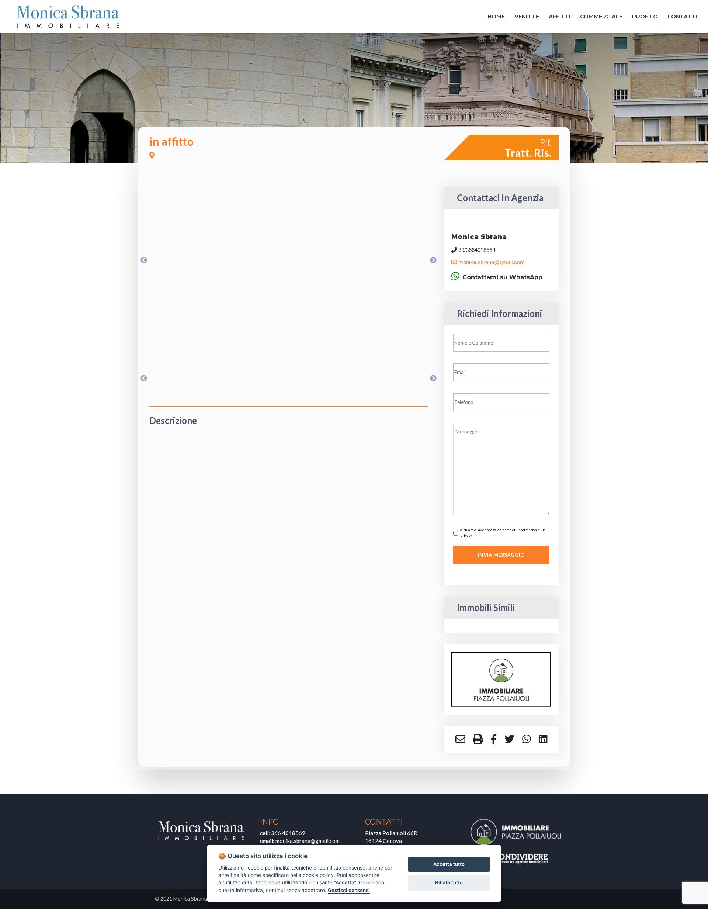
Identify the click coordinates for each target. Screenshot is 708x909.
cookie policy (318, 875)
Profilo (645, 17)
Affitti (559, 17)
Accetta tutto (449, 864)
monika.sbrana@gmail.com (491, 262)
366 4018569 (288, 833)
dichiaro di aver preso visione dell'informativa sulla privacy (503, 533)
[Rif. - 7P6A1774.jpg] (288, 260)
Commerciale (601, 17)
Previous (144, 260)
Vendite (526, 17)
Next (433, 260)
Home (496, 17)
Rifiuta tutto (449, 882)
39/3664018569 (476, 250)
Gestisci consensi (349, 890)
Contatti (682, 17)
